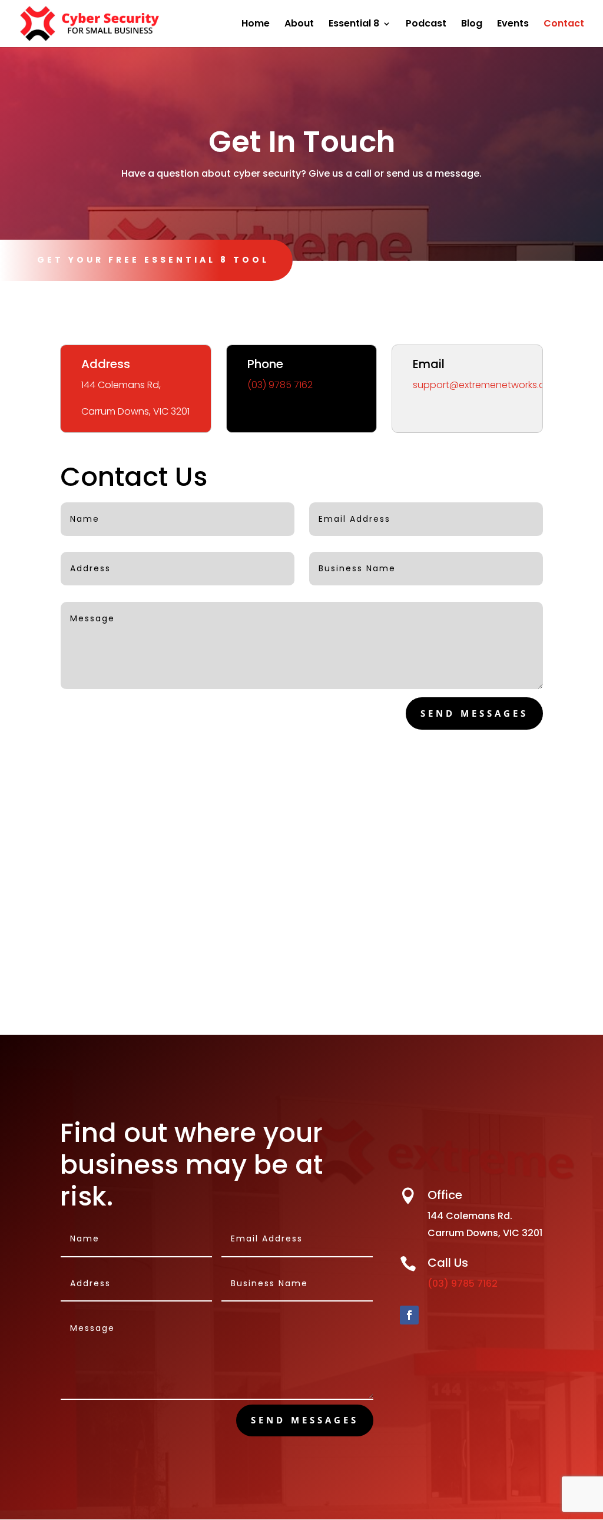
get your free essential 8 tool (153, 260)
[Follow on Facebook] (409, 1315)
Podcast (426, 24)
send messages (474, 713)
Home (255, 24)
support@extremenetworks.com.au (493, 385)
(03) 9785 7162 (280, 385)
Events (513, 24)
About (299, 24)
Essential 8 (354, 24)
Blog (471, 24)
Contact (564, 24)
